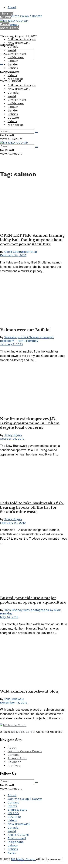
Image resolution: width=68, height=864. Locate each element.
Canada (13, 46)
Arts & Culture (18, 834)
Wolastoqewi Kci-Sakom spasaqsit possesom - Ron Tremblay (27, 339)
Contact (13, 24)
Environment (17, 53)
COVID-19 (14, 817)
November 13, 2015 (13, 702)
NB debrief (15, 79)
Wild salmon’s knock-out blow (29, 691)
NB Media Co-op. (23, 731)
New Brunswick (19, 43)
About (12, 7)
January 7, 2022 (11, 344)
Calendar (14, 762)
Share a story (9, 28)
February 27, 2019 (13, 523)
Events (4, 24)
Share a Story (17, 758)
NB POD (5, 17)
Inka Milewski (14, 699)
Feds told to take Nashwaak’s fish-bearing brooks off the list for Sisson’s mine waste (32, 507)
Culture (13, 71)
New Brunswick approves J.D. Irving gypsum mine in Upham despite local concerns (30, 423)
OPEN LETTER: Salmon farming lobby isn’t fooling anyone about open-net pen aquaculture (32, 239)
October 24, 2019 (12, 438)
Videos (12, 75)
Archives (14, 765)
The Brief (6, 13)
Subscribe (7, 45)
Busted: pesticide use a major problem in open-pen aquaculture (33, 600)
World (12, 50)
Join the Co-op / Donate (25, 16)
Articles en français (22, 39)
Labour (13, 61)
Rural (11, 852)
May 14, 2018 (9, 617)
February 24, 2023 (13, 255)
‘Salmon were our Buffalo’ (25, 330)
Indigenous (16, 57)
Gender (13, 64)
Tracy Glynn (13, 435)
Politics (13, 68)
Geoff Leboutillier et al (20, 251)
